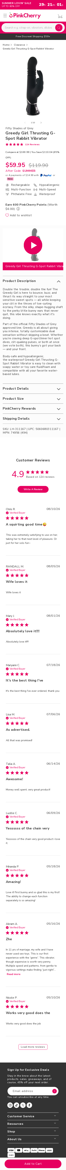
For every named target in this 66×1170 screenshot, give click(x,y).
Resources (15, 1124)
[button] (33, 281)
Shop (11, 1132)
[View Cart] (59, 16)
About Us (14, 1139)
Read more (13, 974)
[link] (23, 144)
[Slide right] (41, 123)
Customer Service (20, 1116)
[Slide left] (25, 123)
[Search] (59, 27)
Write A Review (33, 489)
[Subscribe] (54, 1091)
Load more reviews (33, 1047)
